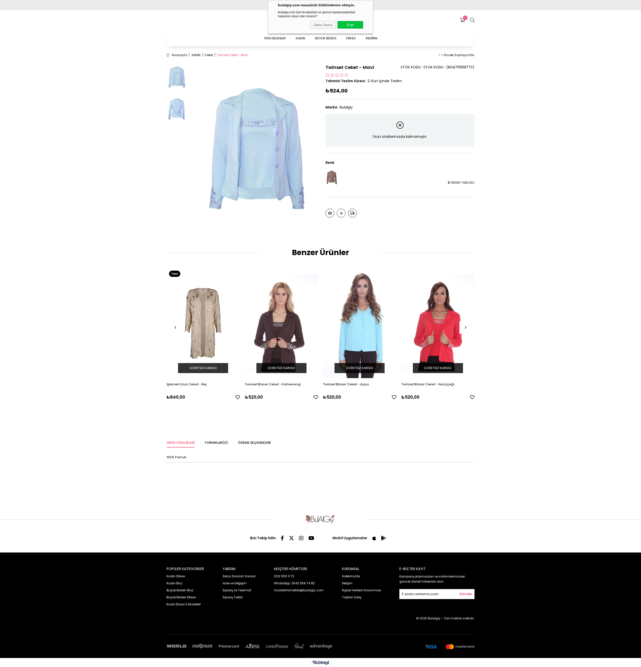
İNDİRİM (371, 38)
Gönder (465, 594)
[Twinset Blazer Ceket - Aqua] (359, 323)
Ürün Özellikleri (181, 442)
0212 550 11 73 (284, 576)
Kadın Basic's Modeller (184, 604)
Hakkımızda (351, 576)
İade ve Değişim (235, 583)
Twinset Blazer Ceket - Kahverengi (273, 384)
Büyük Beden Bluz (180, 590)
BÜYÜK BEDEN (325, 38)
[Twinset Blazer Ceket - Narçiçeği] (438, 323)
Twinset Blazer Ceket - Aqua (346, 384)
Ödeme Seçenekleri (254, 442)
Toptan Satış (351, 597)
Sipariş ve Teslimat (237, 590)
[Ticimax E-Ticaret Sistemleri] (321, 663)
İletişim (347, 583)
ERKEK (351, 38)
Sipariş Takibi (233, 597)
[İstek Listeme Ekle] (330, 213)
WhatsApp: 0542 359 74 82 (294, 583)
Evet (350, 25)
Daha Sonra (323, 25)
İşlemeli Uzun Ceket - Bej (187, 384)
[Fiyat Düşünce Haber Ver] (341, 213)
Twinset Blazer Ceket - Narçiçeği (427, 384)
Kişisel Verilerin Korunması (361, 590)
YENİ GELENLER (275, 38)
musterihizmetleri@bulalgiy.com (299, 590)
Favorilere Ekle (237, 397)
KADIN (300, 38)
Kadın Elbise (176, 576)
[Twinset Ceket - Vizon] (332, 177)
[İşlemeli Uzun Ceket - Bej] (203, 323)
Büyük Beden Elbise (181, 597)
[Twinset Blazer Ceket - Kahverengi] (281, 323)
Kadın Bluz (175, 583)
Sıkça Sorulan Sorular (239, 576)
